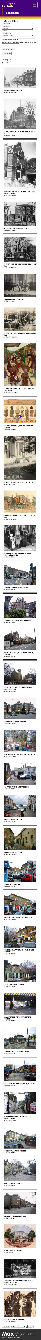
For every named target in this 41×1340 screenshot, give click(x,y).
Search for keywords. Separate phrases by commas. (19, 42)
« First (13, 1326)
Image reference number (10, 40)
